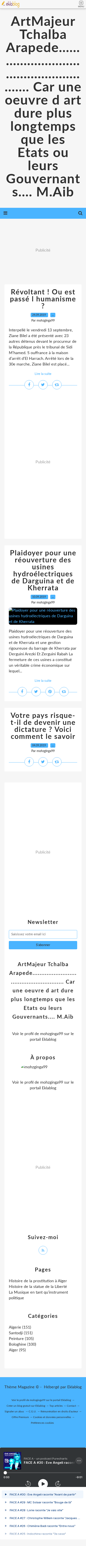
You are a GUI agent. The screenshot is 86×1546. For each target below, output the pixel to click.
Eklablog (74, 1387)
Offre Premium (20, 1417)
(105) (21, 1339)
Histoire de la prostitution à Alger (38, 1281)
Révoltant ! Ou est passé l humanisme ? (43, 299)
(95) (17, 1350)
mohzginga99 (51, 1034)
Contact (71, 1405)
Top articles (56, 1405)
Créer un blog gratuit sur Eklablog (26, 1405)
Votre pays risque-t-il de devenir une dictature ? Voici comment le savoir (43, 726)
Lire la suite (43, 374)
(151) (20, 1327)
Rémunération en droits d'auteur (59, 1411)
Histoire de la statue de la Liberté (38, 1287)
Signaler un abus (14, 1411)
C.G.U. (32, 1411)
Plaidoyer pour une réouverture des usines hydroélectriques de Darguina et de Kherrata (43, 571)
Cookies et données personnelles (52, 1417)
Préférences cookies (42, 1423)
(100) (22, 1345)
